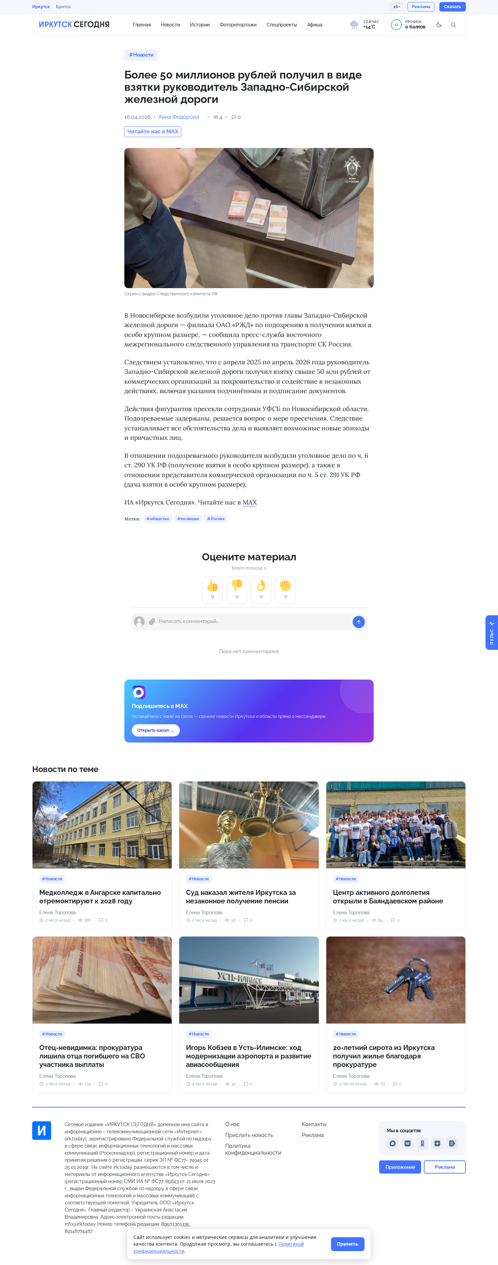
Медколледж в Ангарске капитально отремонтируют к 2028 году (100, 896)
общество (159, 518)
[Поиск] (453, 24)
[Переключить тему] (439, 24)
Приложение (400, 1167)
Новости (170, 24)
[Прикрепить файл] (152, 621)
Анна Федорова (178, 117)
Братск (63, 6)
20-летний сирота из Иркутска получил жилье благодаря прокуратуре (384, 1056)
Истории (200, 24)
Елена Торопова (57, 912)
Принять (347, 1244)
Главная (142, 24)
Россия (218, 518)
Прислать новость (249, 1135)
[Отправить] (359, 622)
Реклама (313, 1135)
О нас (232, 1124)
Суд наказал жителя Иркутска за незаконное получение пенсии (241, 896)
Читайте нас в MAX (152, 131)
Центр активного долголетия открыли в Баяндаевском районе (388, 896)
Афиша (315, 24)
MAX (250, 502)
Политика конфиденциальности (253, 1149)
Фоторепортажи (238, 24)
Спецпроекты (282, 24)
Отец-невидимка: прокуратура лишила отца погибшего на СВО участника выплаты (92, 1056)
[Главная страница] (74, 25)
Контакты (314, 1124)
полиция (190, 518)
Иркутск (41, 6)
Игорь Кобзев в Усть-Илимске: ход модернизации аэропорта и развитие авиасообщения (248, 1056)
